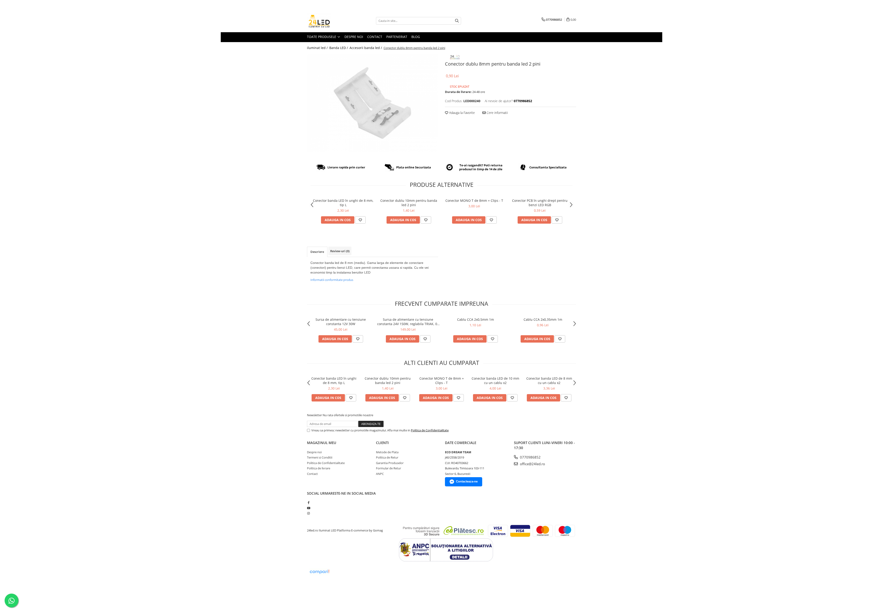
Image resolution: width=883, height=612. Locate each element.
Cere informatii (497, 112)
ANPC (380, 474)
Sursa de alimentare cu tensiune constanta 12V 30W (340, 321)
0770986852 (530, 457)
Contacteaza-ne (467, 481)
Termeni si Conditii (319, 457)
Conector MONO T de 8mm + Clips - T (474, 200)
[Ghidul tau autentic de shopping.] (319, 571)
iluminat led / (318, 48)
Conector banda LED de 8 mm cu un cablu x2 (549, 380)
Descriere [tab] (317, 252)
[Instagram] (308, 513)
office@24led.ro (532, 464)
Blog (415, 37)
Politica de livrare (318, 468)
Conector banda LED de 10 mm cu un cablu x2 (495, 380)
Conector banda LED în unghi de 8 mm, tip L (343, 202)
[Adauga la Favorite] (360, 220)
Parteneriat (396, 37)
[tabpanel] (372, 103)
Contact (374, 37)
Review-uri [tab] (340, 251)
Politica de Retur (387, 457)
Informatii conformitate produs (331, 280)
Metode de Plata (387, 452)
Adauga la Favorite (461, 112)
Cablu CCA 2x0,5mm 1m (475, 319)
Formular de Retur (388, 468)
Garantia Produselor (390, 463)
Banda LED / (339, 48)
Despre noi (353, 37)
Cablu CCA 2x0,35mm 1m (543, 319)
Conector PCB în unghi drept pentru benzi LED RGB (540, 202)
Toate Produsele (322, 37)
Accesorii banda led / (366, 48)
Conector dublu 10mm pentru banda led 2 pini (408, 202)
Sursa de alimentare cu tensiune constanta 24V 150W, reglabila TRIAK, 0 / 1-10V (408, 321)
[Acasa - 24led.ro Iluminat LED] (330, 21)
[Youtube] (308, 508)
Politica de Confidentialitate (430, 430)
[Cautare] (457, 21)
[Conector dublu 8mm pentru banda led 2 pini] (372, 103)
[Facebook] (308, 502)
